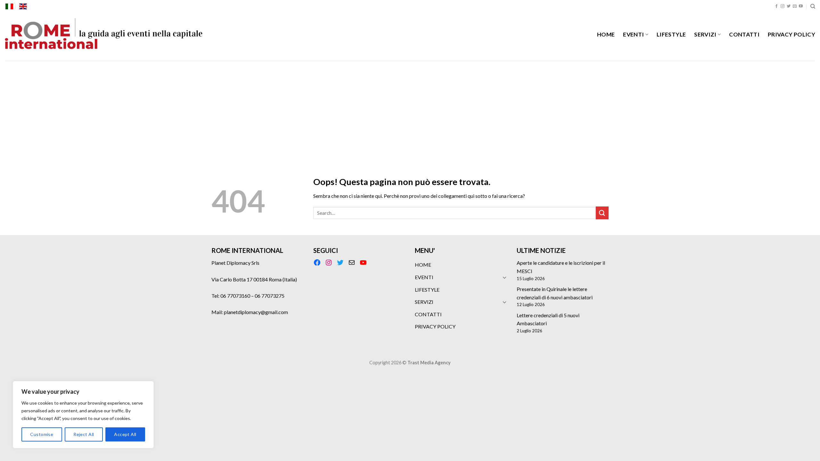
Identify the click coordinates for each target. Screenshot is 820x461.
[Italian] (9, 6)
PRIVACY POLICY (791, 34)
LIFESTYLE (671, 34)
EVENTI (633, 34)
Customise (41, 434)
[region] (83, 414)
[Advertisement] (410, 109)
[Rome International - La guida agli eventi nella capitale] (104, 36)
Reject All (83, 434)
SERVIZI (705, 34)
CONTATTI (744, 34)
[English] (23, 6)
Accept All (125, 434)
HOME (606, 34)
